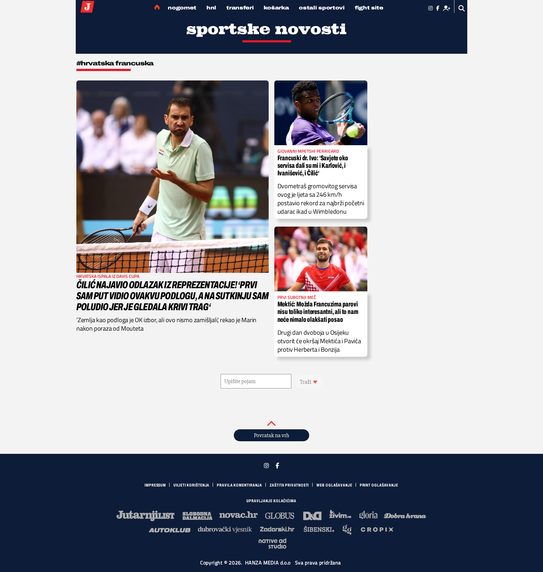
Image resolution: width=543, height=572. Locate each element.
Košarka (276, 7)
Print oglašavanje (379, 485)
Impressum (155, 485)
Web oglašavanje (334, 485)
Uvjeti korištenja (191, 485)
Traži (305, 381)
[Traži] (462, 8)
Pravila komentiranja (239, 485)
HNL (211, 7)
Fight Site (369, 7)
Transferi (240, 7)
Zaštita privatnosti (289, 485)
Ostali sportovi (322, 7)
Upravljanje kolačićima (271, 501)
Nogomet (182, 7)
